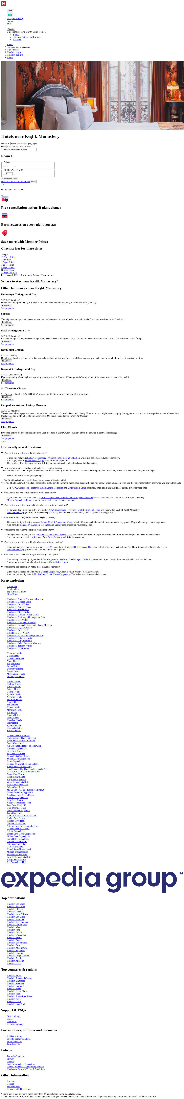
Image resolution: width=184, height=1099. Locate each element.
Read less (6, 305)
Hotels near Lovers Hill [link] (17, 630)
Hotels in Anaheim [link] (15, 961)
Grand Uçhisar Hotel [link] (16, 808)
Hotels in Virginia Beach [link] (18, 955)
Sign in (11, 29)
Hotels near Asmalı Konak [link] (19, 607)
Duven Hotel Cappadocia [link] (18, 810)
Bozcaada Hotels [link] (14, 728)
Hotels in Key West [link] (16, 950)
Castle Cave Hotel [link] (15, 846)
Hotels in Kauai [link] (14, 999)
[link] (37, 39)
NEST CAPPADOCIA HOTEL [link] (22, 815)
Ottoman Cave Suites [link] (16, 844)
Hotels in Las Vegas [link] (16, 904)
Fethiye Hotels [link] (13, 689)
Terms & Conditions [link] (16, 1056)
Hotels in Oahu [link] (14, 1001)
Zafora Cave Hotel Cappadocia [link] (21, 834)
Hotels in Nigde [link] (14, 52)
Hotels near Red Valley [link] (17, 620)
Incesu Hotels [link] (13, 666)
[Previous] (2, 441)
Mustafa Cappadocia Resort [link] (19, 500)
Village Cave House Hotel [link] (19, 802)
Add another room (9, 179)
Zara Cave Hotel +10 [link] (16, 805)
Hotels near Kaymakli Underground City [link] (25, 635)
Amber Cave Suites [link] (16, 818)
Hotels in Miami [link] (14, 927)
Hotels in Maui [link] (13, 993)
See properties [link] (7, 308)
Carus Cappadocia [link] (15, 761)
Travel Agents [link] (13, 1044)
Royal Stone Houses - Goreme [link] (21, 740)
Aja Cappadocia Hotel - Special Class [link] (24, 746)
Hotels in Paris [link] (13, 930)
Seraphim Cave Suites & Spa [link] (46, 537)
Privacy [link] (10, 1059)
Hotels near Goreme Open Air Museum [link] (25, 599)
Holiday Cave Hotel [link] (16, 821)
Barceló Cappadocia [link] (50, 571)
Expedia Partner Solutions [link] (18, 1039)
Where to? (5, 143)
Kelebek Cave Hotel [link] (16, 777)
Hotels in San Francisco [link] (17, 922)
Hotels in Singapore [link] (16, 981)
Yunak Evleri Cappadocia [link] (18, 758)
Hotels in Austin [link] (14, 937)
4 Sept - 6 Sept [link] (8, 267)
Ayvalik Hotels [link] (14, 694)
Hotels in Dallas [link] (14, 963)
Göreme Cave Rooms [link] (17, 841)
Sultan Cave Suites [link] (15, 787)
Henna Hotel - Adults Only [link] (19, 766)
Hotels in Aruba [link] (14, 975)
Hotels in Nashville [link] (15, 919)
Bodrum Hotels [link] (14, 684)
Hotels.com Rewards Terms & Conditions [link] (26, 1069)
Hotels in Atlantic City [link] (17, 948)
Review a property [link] (15, 1024)
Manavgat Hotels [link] (14, 710)
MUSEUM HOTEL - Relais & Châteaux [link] (25, 790)
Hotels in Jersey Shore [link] (17, 991)
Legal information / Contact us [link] (20, 1064)
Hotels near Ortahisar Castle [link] (19, 638)
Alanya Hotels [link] (13, 702)
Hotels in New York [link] (16, 906)
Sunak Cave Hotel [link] (15, 743)
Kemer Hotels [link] (13, 707)
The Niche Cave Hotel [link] (17, 854)
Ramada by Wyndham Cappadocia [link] (36, 525)
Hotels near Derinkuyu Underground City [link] (26, 617)
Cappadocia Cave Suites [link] (18, 756)
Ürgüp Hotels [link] (13, 656)
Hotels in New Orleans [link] (17, 914)
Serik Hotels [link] (12, 704)
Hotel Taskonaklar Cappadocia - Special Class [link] (28, 769)
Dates (3, 146)
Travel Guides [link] (13, 1086)
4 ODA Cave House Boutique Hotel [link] (23, 771)
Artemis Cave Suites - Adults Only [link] (22, 826)
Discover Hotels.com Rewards (26, 37)
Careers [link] (10, 1084)
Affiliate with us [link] (14, 1036)
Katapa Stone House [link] (16, 859)
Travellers (5, 149)
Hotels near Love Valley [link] (18, 604)
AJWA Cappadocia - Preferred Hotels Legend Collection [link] (54, 458)
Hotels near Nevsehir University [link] (21, 622)
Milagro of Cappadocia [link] (17, 852)
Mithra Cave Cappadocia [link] (18, 836)
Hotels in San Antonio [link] (17, 942)
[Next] (4, 441)
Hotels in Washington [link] (16, 935)
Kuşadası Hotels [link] (14, 720)
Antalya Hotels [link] (14, 686)
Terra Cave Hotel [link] (15, 813)
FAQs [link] (9, 1019)
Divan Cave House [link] (15, 774)
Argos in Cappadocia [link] (16, 779)
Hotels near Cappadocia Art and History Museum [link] (29, 625)
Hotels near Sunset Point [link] (18, 609)
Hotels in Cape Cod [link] (16, 1004)
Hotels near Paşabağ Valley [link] (19, 627)
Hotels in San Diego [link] (16, 917)
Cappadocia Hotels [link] (15, 658)
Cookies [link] (10, 1061)
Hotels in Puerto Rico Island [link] (19, 996)
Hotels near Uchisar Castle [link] (19, 602)
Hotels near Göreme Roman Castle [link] (23, 614)
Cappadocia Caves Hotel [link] (18, 828)
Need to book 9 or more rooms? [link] (15, 181)
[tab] (12, 586)
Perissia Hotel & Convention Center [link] (57, 522)
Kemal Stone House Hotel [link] (19, 849)
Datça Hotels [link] (13, 717)
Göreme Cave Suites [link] (16, 823)
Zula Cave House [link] (15, 751)
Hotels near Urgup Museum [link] (19, 640)
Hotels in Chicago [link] (15, 909)
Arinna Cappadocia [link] (16, 831)
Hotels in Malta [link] (14, 988)
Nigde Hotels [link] (13, 49)
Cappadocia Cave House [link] (18, 735)
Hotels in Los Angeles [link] (17, 924)
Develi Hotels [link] (13, 671)
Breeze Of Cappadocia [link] (17, 797)
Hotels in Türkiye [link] (15, 55)
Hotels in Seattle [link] (14, 958)
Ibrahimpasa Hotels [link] (15, 676)
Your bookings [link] (13, 1016)
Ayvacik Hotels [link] (14, 725)
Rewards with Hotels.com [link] (18, 1089)
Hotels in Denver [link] (14, 932)
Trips (9, 23)
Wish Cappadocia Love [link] (17, 784)
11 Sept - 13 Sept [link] (9, 272)
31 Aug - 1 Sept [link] (8, 257)
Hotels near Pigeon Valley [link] (18, 612)
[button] (92, 580)
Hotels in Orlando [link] (15, 911)
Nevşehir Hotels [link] (14, 653)
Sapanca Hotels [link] (14, 730)
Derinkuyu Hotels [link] (15, 669)
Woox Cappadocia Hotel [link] (18, 782)
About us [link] (11, 1081)
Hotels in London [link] (15, 953)
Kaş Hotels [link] (12, 712)
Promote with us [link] (14, 1041)
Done (33, 182)
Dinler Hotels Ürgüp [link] (34, 460)
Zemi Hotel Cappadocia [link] (18, 839)
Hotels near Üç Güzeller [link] (18, 648)
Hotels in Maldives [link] (15, 983)
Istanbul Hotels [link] (14, 681)
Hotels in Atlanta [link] (14, 940)
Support (10, 21)
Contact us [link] (12, 1021)
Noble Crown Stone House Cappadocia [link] (52, 574)
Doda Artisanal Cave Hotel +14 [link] (21, 738)
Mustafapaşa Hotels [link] (16, 674)
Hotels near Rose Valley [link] (18, 633)
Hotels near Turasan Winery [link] (19, 646)
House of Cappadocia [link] (17, 748)
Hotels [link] (10, 44)
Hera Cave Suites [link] (15, 800)
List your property (15, 18)
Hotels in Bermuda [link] (15, 986)
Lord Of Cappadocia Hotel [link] (19, 857)
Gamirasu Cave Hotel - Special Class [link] (55, 534)
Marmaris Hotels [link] (14, 699)
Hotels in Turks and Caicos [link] (19, 978)
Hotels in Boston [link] (14, 945)
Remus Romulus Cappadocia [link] (20, 792)
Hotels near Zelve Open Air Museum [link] (24, 643)
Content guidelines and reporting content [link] (25, 1066)
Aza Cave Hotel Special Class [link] (20, 795)
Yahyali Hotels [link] (13, 663)
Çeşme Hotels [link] (13, 692)
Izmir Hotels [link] (12, 723)
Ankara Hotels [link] (13, 715)
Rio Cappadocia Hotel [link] (17, 862)
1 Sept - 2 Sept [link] (8, 262)
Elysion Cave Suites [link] (16, 753)
